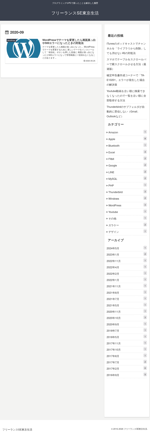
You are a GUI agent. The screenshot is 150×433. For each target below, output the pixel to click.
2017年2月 (126, 368)
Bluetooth (127, 145)
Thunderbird (127, 192)
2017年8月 (126, 356)
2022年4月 (126, 267)
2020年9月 (126, 324)
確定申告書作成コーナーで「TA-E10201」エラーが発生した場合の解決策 (126, 79)
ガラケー (127, 225)
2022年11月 (126, 261)
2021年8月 (126, 292)
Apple (127, 139)
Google (127, 165)
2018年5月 (126, 337)
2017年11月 (126, 343)
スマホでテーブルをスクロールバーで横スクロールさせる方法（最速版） (126, 64)
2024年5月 (126, 248)
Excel (127, 152)
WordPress (127, 205)
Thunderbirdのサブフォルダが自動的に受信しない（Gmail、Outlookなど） (126, 111)
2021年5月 (126, 305)
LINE (127, 172)
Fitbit (127, 159)
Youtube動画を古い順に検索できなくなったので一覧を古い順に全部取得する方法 (126, 95)
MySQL (127, 179)
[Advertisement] (127, 396)
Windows (127, 198)
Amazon (127, 132)
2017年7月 (126, 362)
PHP (127, 185)
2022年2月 (126, 273)
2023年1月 (126, 254)
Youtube (127, 212)
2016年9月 (126, 375)
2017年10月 (126, 349)
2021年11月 (126, 286)
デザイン (127, 232)
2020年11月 (126, 311)
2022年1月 (126, 280)
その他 (127, 218)
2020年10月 (126, 318)
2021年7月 (126, 299)
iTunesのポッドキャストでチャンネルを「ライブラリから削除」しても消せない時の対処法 (126, 48)
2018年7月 (126, 330)
